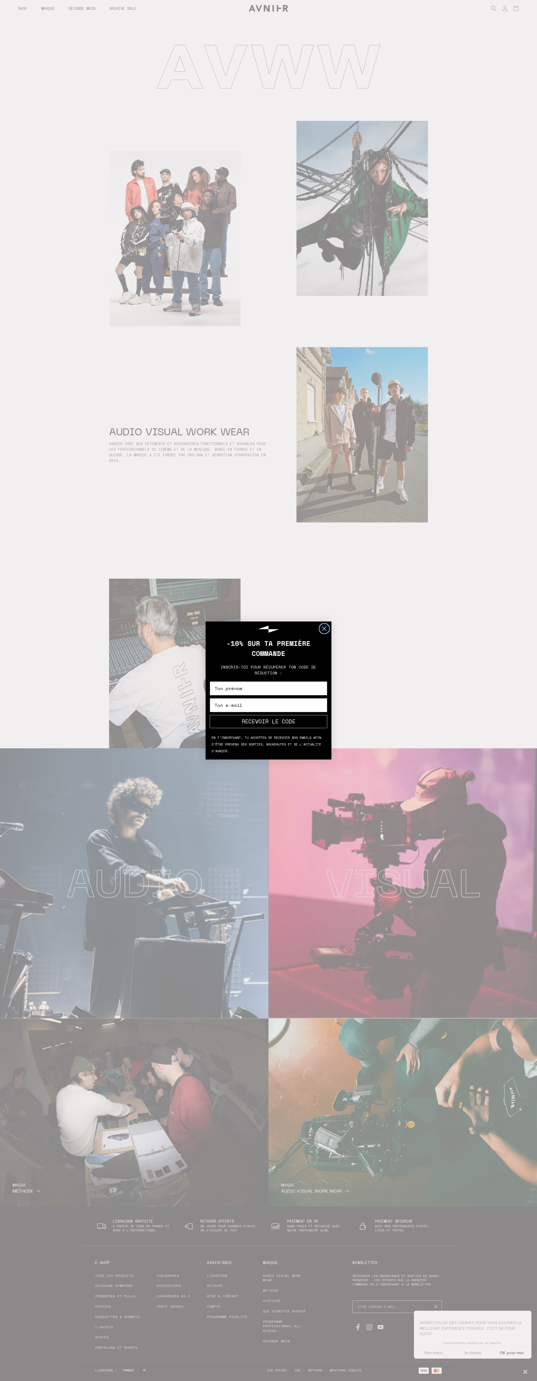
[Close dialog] (324, 629)
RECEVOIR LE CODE (268, 721)
